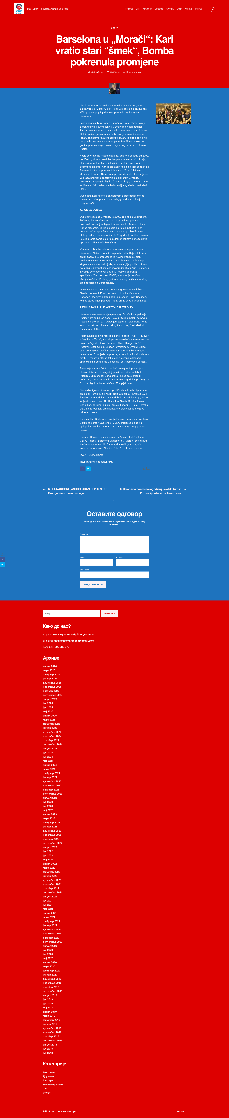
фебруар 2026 (51, 674)
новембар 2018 (52, 1032)
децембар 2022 (52, 830)
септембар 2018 (52, 1040)
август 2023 (50, 797)
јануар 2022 (50, 876)
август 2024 (50, 748)
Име (82, 557)
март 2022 (49, 867)
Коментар (84, 534)
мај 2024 (48, 760)
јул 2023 (48, 802)
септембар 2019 (52, 991)
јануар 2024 (50, 777)
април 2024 (50, 765)
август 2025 (50, 699)
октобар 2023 (51, 789)
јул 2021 (48, 900)
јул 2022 (48, 851)
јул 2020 (48, 950)
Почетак (129, 8)
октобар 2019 (51, 987)
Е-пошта (120, 557)
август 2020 (50, 946)
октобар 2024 (51, 740)
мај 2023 (48, 810)
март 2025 (49, 719)
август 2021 (50, 896)
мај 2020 (48, 958)
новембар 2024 (52, 736)
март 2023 (49, 818)
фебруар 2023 (51, 822)
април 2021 (50, 913)
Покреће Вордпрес (67, 1111)
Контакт (198, 8)
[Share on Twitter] (88, 468)
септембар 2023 (52, 793)
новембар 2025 (52, 686)
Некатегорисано (53, 1084)
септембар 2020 (52, 941)
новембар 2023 (52, 785)
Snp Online (98, 72)
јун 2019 (48, 1003)
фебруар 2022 (51, 871)
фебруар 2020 (51, 970)
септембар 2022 (52, 843)
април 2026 (50, 666)
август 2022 (50, 847)
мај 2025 (48, 711)
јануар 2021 (50, 925)
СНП (137, 8)
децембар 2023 (52, 781)
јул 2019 (48, 999)
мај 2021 (48, 908)
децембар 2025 (52, 682)
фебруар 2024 (51, 773)
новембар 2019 (52, 982)
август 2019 (50, 995)
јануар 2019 (50, 1024)
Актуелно (147, 8)
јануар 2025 (50, 727)
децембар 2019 (52, 978)
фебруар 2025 (51, 723)
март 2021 (49, 917)
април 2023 (50, 814)
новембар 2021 (52, 884)
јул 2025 (48, 703)
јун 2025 (48, 707)
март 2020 (49, 966)
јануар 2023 (50, 826)
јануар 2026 (50, 678)
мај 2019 (48, 1007)
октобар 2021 (51, 888)
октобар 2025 (51, 691)
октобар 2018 (51, 1036)
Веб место (84, 569)
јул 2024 (48, 752)
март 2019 (49, 1015)
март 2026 (49, 670)
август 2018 (50, 1044)
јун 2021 (48, 904)
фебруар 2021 (51, 921)
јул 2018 (48, 1048)
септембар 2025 (52, 695)
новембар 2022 (52, 834)
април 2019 (50, 1011)
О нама (188, 8)
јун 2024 (48, 756)
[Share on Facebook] (82, 468)
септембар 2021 (52, 892)
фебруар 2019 (51, 1020)
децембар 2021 (52, 880)
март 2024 (49, 769)
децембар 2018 (52, 1028)
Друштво (159, 8)
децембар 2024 (52, 732)
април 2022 (50, 863)
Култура (170, 8)
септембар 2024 (52, 744)
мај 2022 (48, 859)
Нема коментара (133, 72)
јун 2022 (48, 855)
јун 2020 (48, 954)
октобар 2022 (51, 839)
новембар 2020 (52, 933)
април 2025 (50, 715)
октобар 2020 (51, 937)
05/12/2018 (114, 72)
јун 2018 (48, 1052)
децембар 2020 (52, 929)
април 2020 (50, 962)
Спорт (179, 8)
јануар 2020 (50, 974)
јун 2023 (48, 806)
